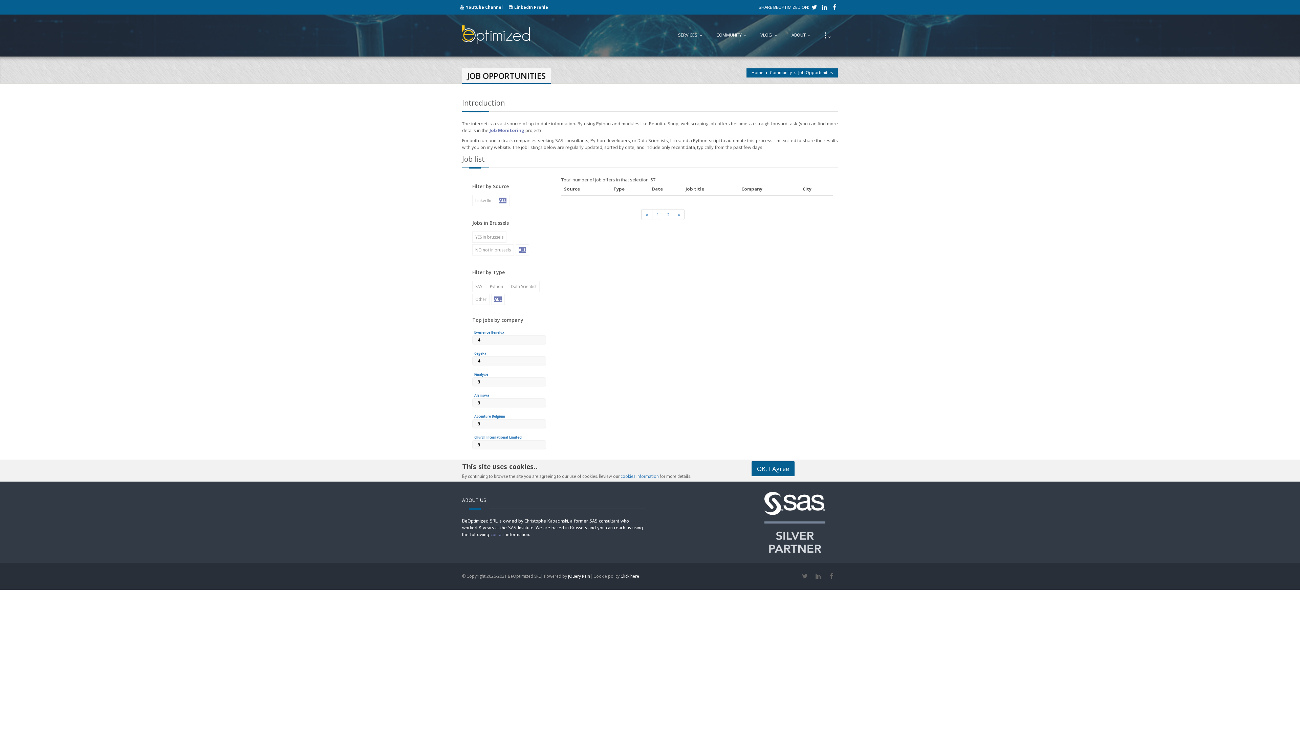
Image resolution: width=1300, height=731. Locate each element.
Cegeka (480, 353)
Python (496, 286)
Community (781, 72)
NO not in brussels (493, 250)
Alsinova (481, 395)
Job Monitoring (507, 130)
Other (480, 299)
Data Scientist (524, 286)
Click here (630, 576)
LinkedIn (483, 200)
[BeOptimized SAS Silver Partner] (794, 521)
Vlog (770, 35)
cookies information (640, 476)
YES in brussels (489, 237)
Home (757, 72)
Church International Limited (498, 437)
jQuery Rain (579, 576)
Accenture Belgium (489, 416)
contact (498, 534)
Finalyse (481, 374)
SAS (478, 286)
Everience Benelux (489, 332)
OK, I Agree (773, 469)
